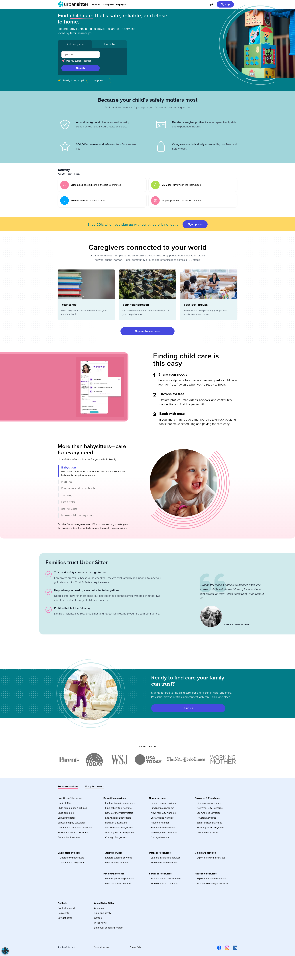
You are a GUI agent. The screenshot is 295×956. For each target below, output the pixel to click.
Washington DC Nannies (164, 832)
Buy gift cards (65, 917)
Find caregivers (75, 44)
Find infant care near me (164, 862)
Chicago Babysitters (116, 837)
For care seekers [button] (68, 786)
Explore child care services (211, 857)
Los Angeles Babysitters (118, 817)
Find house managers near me (213, 883)
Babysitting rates (66, 817)
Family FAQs (64, 803)
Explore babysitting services (120, 803)
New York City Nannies (163, 812)
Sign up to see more (147, 331)
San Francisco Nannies (163, 827)
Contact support (66, 908)
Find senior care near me (164, 883)
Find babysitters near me (118, 808)
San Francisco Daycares (209, 822)
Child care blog (66, 812)
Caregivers (108, 4)
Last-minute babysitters (71, 862)
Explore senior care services (166, 878)
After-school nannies (69, 837)
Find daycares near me (209, 803)
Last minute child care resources (75, 827)
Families (96, 4)
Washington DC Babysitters (119, 832)
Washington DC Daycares (210, 827)
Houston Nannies (160, 822)
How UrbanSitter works (70, 798)
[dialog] (5, 950)
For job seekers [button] (94, 786)
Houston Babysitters (116, 822)
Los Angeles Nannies (162, 817)
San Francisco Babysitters (119, 827)
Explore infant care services (165, 857)
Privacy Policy (136, 947)
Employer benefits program (108, 927)
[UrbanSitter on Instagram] (225, 947)
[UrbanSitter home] (73, 4)
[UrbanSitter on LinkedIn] (233, 947)
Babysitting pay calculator (71, 822)
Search (80, 68)
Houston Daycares (206, 817)
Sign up (225, 4)
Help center (64, 913)
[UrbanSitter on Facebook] (217, 947)
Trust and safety (102, 913)
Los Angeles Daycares (208, 812)
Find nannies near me (162, 808)
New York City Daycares (209, 808)
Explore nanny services (163, 803)
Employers (121, 4)
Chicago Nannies (160, 837)
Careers (98, 917)
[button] (92, 62)
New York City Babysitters (119, 812)
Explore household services (211, 878)
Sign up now (195, 224)
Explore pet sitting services (119, 878)
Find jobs (109, 44)
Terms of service (102, 947)
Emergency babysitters (71, 857)
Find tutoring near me (116, 862)
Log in (211, 4)
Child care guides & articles (72, 808)
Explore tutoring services (118, 857)
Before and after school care (73, 832)
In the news (100, 922)
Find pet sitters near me (118, 883)
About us (99, 908)
